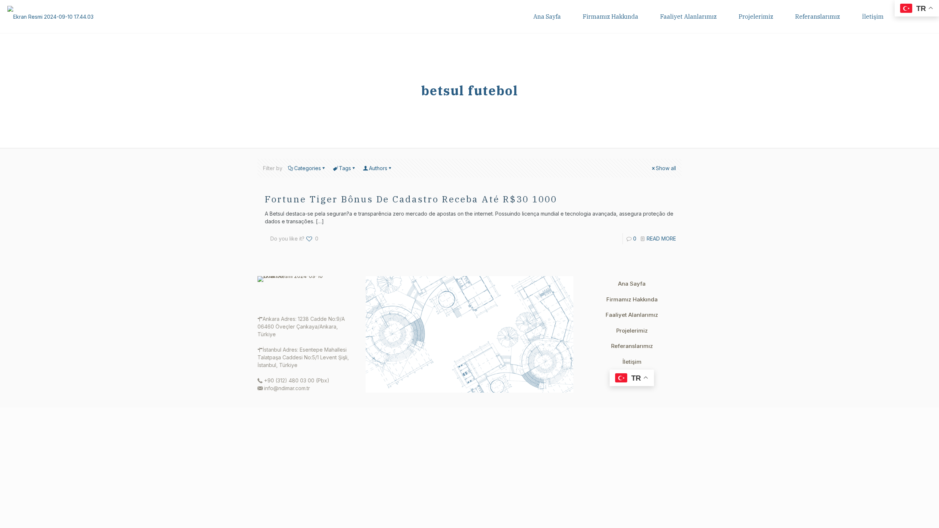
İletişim (632, 361)
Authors (378, 168)
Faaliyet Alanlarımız (632, 314)
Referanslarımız (632, 345)
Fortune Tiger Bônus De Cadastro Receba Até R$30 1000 (411, 199)
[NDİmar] (50, 16)
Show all (666, 168)
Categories (307, 168)
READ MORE (661, 238)
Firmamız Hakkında (632, 299)
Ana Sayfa (632, 283)
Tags (345, 168)
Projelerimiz (632, 330)
